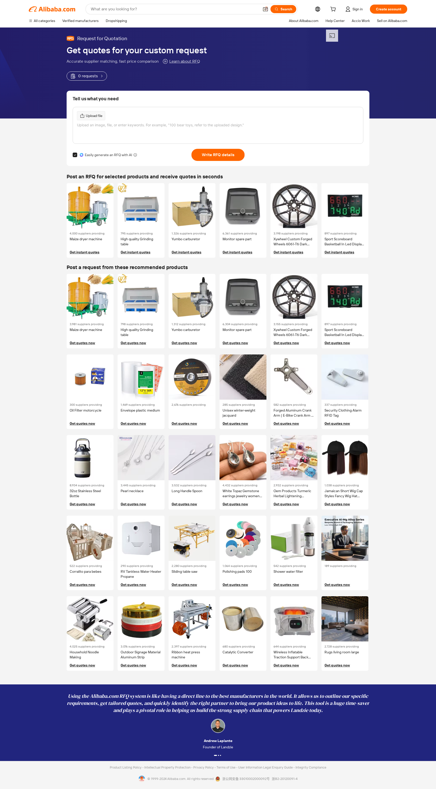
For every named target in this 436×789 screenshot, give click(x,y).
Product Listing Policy (126, 767)
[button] (265, 9)
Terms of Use (226, 767)
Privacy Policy (203, 767)
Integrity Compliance (310, 767)
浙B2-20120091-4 (284, 779)
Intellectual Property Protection (167, 767)
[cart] (334, 10)
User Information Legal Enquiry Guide (265, 767)
